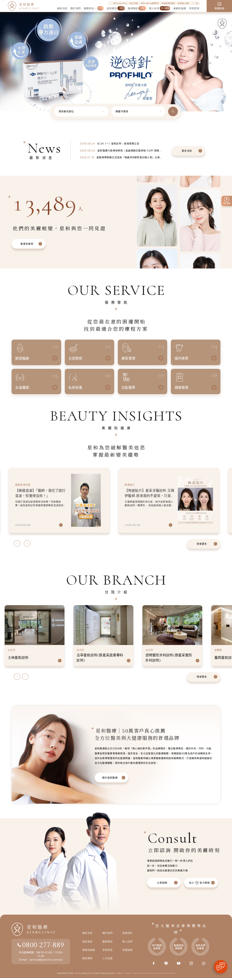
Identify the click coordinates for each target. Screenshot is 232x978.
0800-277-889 (43, 944)
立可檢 (134, 3)
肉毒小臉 (184, 3)
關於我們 (107, 933)
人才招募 (107, 958)
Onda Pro (120, 3)
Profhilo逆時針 (151, 3)
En (197, 3)
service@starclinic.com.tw (46, 959)
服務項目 (127, 933)
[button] (6, 49)
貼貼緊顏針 (169, 3)
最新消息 (87, 933)
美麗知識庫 (88, 950)
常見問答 (107, 950)
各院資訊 (87, 941)
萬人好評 (127, 941)
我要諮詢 (127, 950)
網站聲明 (87, 958)
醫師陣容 (107, 941)
